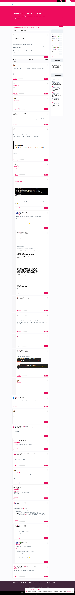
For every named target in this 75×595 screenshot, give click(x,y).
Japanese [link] (48, 586)
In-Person (53, 81)
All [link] (53, 79)
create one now (69, 591)
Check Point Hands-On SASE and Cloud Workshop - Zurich (56, 84)
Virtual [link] (56, 79)
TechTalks (30, 586)
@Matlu (16, 168)
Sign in (26, 591)
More (62, 4)
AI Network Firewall (26, 27)
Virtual (53, 86)
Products (42, 4)
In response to (16, 85)
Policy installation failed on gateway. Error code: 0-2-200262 (56, 63)
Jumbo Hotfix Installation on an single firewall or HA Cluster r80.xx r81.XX (56, 70)
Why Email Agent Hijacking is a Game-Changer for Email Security (57, 89)
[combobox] (34, 30)
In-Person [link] (59, 79)
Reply (46, 78)
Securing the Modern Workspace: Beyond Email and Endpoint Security (57, 110)
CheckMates (14, 27)
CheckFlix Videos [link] (22, 586)
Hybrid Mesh (21, 27)
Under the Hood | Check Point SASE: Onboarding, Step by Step (56, 105)
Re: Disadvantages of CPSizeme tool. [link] (34, 27)
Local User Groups (52, 4)
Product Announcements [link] (40, 586)
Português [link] (48, 587)
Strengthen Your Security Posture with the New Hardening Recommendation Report (56, 66)
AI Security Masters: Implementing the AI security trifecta (56, 95)
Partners (58, 4)
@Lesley (17, 529)
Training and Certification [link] (32, 587)
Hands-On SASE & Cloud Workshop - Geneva (56, 100)
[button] (59, 1)
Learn (46, 4)
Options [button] (48, 28)
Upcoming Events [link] (40, 587)
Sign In (63, 3)
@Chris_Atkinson (16, 491)
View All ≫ (53, 56)
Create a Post (60, 25)
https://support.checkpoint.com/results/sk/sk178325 (22, 548)
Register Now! (17, 18)
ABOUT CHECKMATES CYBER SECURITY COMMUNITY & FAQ (52, 3)
